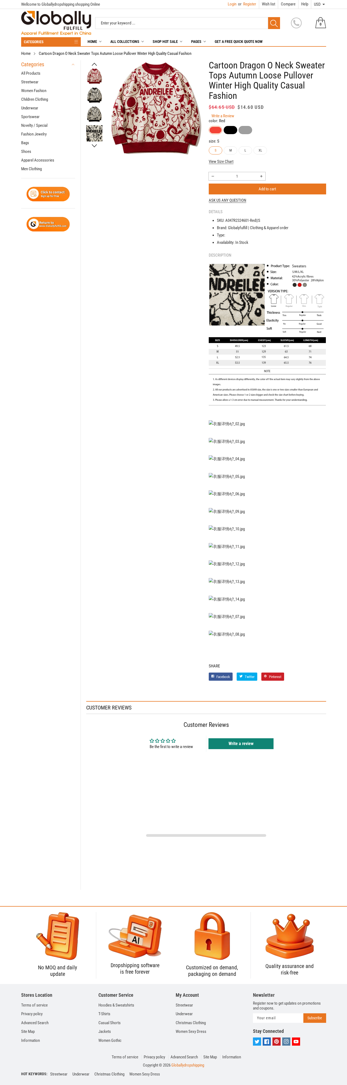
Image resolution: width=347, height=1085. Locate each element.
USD (317, 4)
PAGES (196, 41)
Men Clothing (31, 168)
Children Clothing (34, 99)
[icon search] (274, 23)
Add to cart (267, 189)
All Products (30, 73)
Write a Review (222, 115)
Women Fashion (33, 90)
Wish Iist (268, 4)
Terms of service (34, 1005)
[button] (94, 64)
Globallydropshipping (187, 1065)
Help (304, 4)
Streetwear (29, 82)
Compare (288, 4)
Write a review (241, 743)
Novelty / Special (34, 125)
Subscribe (314, 1018)
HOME (92, 41)
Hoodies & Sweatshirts (116, 1005)
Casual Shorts (109, 1022)
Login (232, 4)
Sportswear (30, 116)
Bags (25, 142)
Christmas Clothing (191, 1022)
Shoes (26, 151)
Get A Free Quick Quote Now (239, 41)
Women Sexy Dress (191, 1031)
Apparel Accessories (37, 160)
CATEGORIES (34, 42)
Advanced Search (35, 1022)
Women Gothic (109, 1040)
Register (247, 4)
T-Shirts (104, 1013)
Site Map (28, 1031)
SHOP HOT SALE (165, 41)
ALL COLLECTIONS (124, 41)
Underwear (29, 108)
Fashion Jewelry (34, 134)
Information (30, 1040)
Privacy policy (32, 1013)
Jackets (104, 1031)
